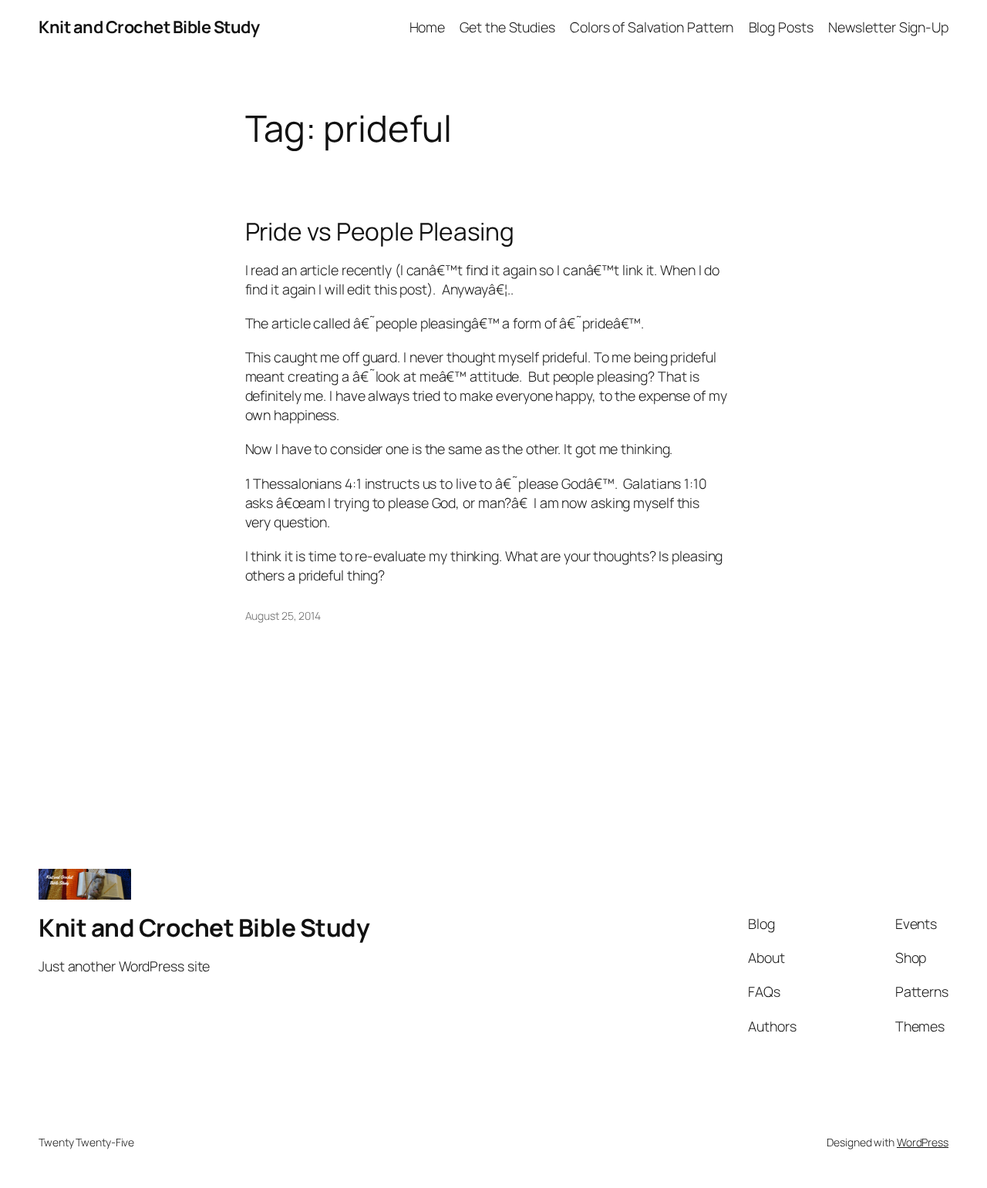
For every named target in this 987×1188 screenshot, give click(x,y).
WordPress (922, 1142)
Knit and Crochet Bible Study (149, 27)
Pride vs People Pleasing (380, 232)
